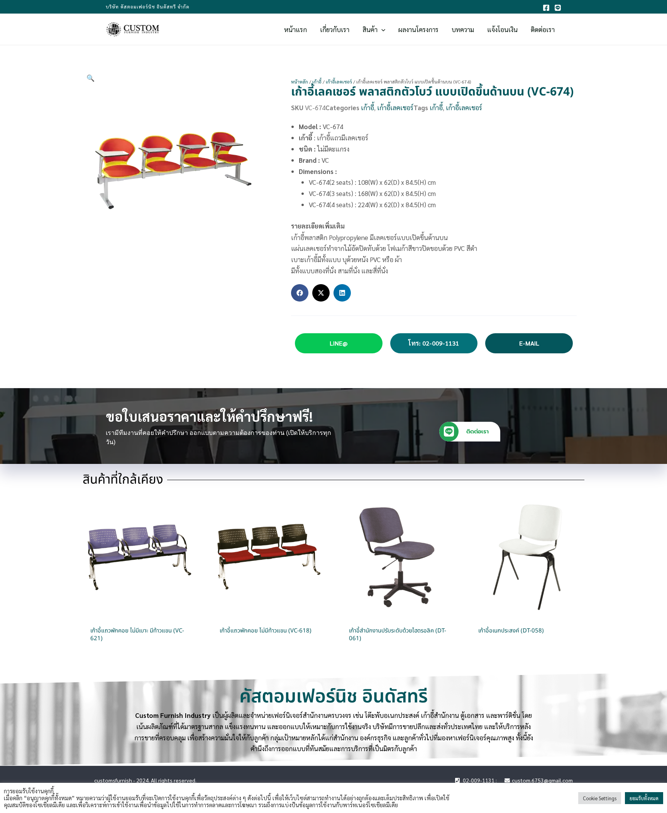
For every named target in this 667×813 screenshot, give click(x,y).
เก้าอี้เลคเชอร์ (339, 81)
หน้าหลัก (299, 81)
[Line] (557, 7)
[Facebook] (546, 7)
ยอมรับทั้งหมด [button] (644, 798)
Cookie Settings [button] (599, 798)
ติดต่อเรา (477, 431)
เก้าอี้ (317, 81)
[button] (381, 29)
